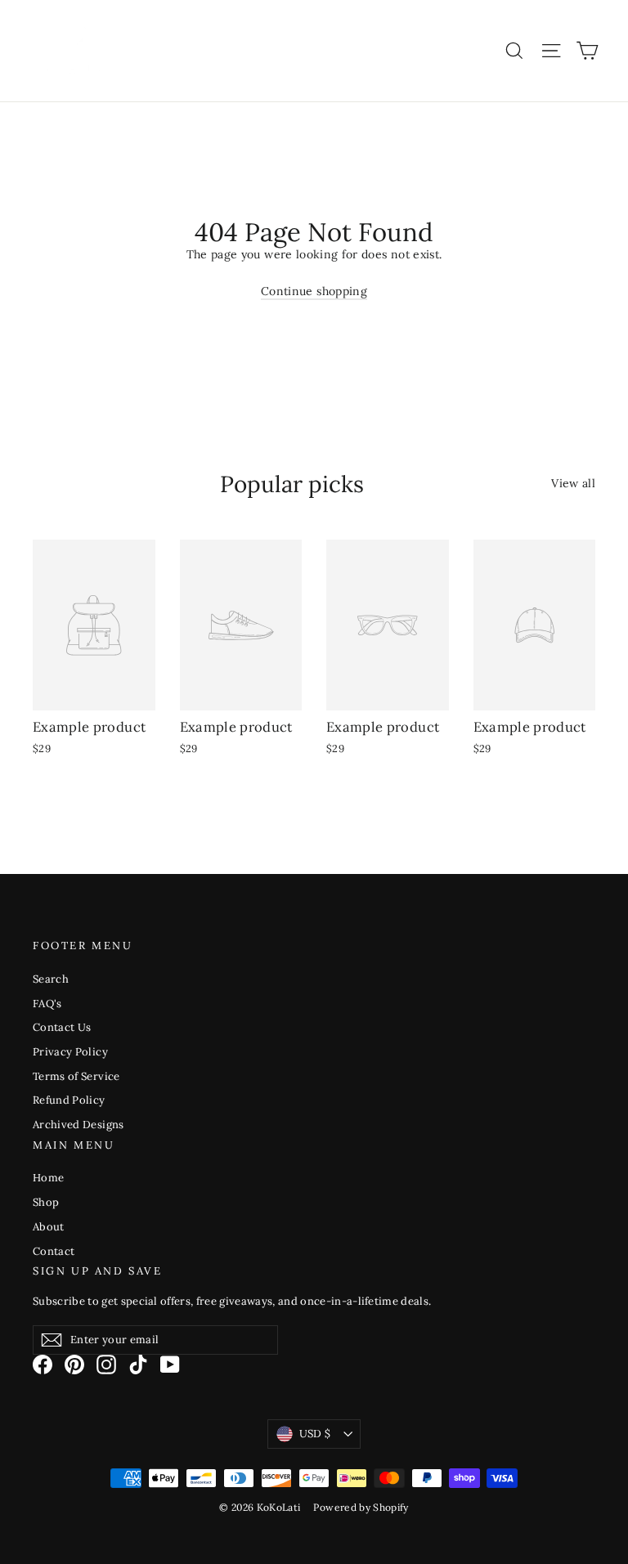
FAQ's (47, 1004)
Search (51, 979)
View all (573, 483)
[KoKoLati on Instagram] (106, 1364)
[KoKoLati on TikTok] (138, 1364)
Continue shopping (314, 291)
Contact (53, 1251)
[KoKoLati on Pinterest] (74, 1364)
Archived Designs (78, 1125)
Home (48, 1178)
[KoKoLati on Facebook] (42, 1364)
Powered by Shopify (360, 1507)
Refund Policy (69, 1100)
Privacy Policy (70, 1052)
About (49, 1227)
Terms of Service (76, 1076)
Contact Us (62, 1027)
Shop (46, 1202)
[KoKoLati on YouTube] (170, 1364)
